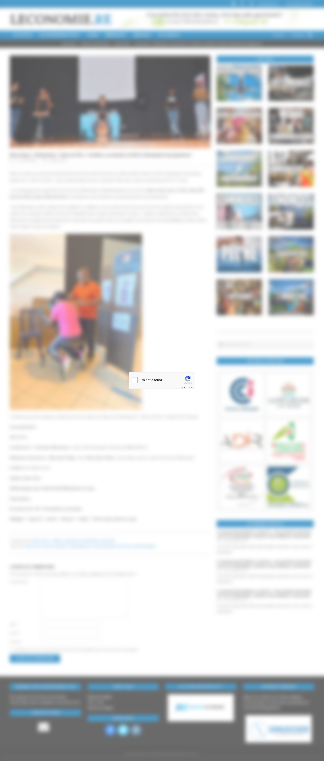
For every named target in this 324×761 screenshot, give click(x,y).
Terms (190, 387)
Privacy (183, 387)
